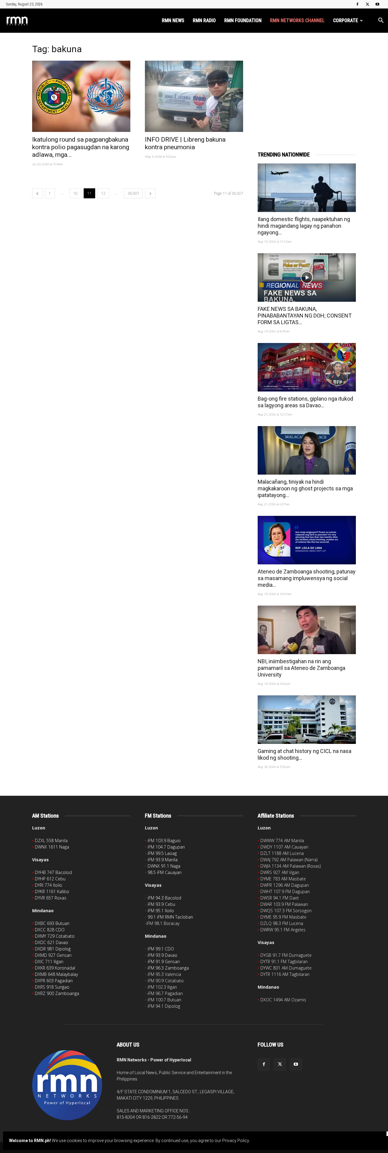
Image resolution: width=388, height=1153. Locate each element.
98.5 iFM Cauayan (165, 872)
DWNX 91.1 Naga (164, 866)
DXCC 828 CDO (50, 930)
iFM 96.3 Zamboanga (168, 968)
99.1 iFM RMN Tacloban (170, 917)
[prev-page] (37, 193)
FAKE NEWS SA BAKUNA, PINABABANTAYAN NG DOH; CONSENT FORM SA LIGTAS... (305, 315)
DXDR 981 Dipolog (53, 949)
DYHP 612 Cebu (50, 879)
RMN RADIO (204, 20)
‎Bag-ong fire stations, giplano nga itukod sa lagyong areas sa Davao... (305, 401)
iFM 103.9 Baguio (164, 840)
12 (103, 193)
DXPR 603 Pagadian (54, 980)
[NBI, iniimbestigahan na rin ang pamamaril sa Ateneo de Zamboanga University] (307, 630)
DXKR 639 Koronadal (55, 968)
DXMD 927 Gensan (53, 955)
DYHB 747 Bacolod (53, 872)
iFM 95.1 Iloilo (161, 910)
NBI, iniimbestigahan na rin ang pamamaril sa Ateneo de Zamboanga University (301, 668)
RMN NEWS (173, 20)
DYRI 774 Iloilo (48, 885)
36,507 (133, 193)
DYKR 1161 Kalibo (52, 891)
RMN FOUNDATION (243, 20)
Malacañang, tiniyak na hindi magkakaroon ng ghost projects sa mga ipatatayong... (305, 488)
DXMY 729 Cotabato (55, 936)
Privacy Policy (235, 1140)
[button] (380, 21)
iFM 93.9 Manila (163, 859)
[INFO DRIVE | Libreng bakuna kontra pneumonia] (194, 96)
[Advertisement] (307, 84)
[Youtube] (377, 4)
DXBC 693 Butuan (52, 923)
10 (75, 193)
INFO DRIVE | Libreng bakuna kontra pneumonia (185, 143)
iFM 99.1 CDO (161, 949)
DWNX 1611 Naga (52, 847)
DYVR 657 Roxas (50, 898)
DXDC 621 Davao (51, 942)
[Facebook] (357, 4)
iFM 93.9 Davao (162, 955)
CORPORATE (345, 20)
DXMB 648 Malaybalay (56, 974)
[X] (367, 4)
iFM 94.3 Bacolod (164, 898)
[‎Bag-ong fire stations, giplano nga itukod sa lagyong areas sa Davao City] (307, 367)
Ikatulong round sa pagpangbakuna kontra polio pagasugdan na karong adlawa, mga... (80, 147)
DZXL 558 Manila (51, 840)
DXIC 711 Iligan (49, 961)
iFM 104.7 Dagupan (166, 847)
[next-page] (150, 193)
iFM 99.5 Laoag (162, 853)
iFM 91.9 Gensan (164, 961)
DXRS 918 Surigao (52, 987)
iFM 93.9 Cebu (161, 904)
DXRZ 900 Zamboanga (57, 993)
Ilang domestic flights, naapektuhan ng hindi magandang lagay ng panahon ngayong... (304, 226)
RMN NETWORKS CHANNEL (297, 20)
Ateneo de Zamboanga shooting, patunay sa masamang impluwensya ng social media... (307, 578)
